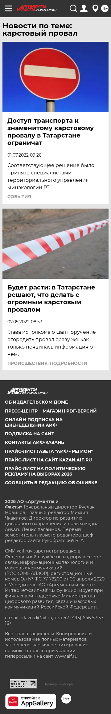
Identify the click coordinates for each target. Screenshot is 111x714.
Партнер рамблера (58, 684)
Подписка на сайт (29, 434)
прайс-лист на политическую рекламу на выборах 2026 (45, 471)
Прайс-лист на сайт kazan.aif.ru (48, 460)
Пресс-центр (21, 411)
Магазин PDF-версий (70, 411)
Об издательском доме (36, 402)
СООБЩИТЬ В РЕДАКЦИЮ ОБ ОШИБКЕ (51, 482)
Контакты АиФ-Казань (34, 442)
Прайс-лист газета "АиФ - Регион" (49, 451)
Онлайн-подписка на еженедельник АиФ (34, 422)
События (19, 196)
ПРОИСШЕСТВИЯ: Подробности (47, 363)
